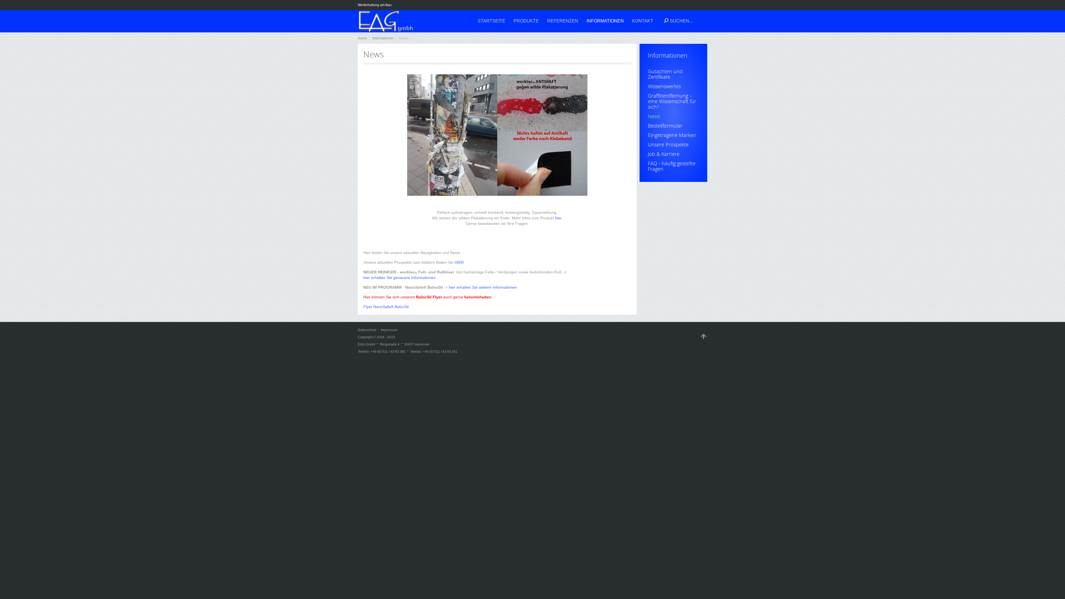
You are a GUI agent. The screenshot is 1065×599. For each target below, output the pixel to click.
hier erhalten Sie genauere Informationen (399, 277)
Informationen (382, 38)
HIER (459, 262)
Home (362, 38)
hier (558, 218)
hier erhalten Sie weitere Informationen (483, 287)
